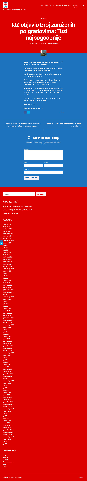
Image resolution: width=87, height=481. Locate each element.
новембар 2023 (8, 292)
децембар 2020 (8, 374)
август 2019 (7, 411)
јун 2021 (5, 360)
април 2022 (7, 336)
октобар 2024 (7, 266)
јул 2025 (5, 245)
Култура (64, 5)
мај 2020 (6, 390)
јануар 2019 (7, 427)
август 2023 (7, 299)
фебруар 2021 (8, 369)
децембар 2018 (8, 430)
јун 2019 (5, 416)
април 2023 (7, 308)
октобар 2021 (7, 350)
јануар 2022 (7, 343)
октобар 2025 (7, 238)
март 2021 (6, 367)
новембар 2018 (8, 432)
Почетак (41, 5)
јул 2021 (5, 357)
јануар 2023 (7, 315)
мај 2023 (6, 306)
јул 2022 (5, 329)
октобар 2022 (7, 322)
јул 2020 (5, 385)
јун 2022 (5, 332)
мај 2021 (6, 362)
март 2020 (6, 395)
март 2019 (6, 423)
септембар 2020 (8, 381)
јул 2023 (5, 301)
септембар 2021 (8, 353)
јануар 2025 (7, 259)
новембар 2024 (8, 264)
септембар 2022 (8, 325)
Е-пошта (46, 162)
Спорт (70, 5)
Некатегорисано (8, 462)
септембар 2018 (8, 437)
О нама (75, 5)
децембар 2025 (8, 234)
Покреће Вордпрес (16, 477)
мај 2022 (6, 334)
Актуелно (51, 5)
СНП (46, 5)
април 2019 (7, 420)
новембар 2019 (8, 404)
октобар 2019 (7, 406)
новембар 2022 (8, 320)
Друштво (58, 5)
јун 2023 (5, 304)
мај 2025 (6, 250)
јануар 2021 (7, 371)
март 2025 (6, 255)
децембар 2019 (8, 402)
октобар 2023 (7, 294)
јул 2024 (5, 273)
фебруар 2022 (8, 341)
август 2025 (7, 243)
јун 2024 (5, 276)
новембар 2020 (8, 376)
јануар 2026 (7, 231)
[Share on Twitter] (28, 112)
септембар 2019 (8, 409)
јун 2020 (5, 388)
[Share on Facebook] (25, 112)
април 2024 (7, 280)
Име (25, 162)
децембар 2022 (8, 318)
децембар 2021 (8, 346)
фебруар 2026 (8, 229)
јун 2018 (5, 444)
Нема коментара (54, 43)
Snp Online (34, 43)
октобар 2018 (7, 434)
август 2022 (7, 327)
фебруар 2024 (8, 285)
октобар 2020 (7, 378)
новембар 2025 (8, 236)
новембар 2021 (8, 348)
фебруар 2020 (8, 397)
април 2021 (7, 364)
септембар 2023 (8, 297)
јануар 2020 (7, 399)
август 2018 (7, 439)
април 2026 (7, 224)
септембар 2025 (8, 241)
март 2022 (6, 339)
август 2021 (7, 355)
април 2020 (7, 392)
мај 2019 (6, 418)
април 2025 (7, 252)
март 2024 (6, 283)
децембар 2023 (8, 290)
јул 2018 (5, 441)
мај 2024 (6, 278)
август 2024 (7, 271)
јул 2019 (5, 413)
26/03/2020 (43, 43)
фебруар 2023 (8, 313)
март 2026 (6, 227)
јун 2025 (5, 248)
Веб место (26, 169)
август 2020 (7, 383)
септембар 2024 (8, 269)
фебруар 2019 (8, 425)
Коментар (26, 149)
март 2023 (6, 311)
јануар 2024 (7, 287)
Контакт (75, 7)
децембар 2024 (8, 262)
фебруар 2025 (8, 257)
